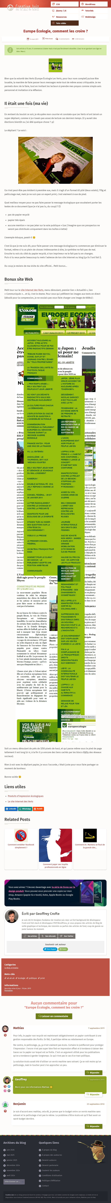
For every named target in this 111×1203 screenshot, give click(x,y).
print (42, 978)
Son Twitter (68, 936)
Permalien (8, 990)
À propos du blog (49, 1150)
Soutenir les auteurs (51, 1170)
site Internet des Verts (32, 290)
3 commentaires (64, 39)
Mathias (18, 1028)
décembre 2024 (13, 1165)
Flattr (64, 949)
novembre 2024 (13, 1170)
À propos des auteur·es (52, 1155)
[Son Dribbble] (5, 1090)
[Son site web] (5, 1035)
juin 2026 (10, 1150)
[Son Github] (9, 1090)
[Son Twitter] (9, 1086)
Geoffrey (21, 1079)
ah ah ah (10, 978)
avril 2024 (11, 1175)
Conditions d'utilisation (52, 1175)
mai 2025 (10, 1155)
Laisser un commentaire (54, 1016)
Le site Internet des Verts (20, 801)
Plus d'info (47, 1197)
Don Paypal (51, 949)
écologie (21, 978)
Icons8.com (61, 1197)
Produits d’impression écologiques (25, 796)
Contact (45, 1186)
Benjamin (19, 1104)
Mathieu (84, 1197)
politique (33, 978)
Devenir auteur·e (49, 1160)
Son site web (50, 936)
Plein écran (49, 39)
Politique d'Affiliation (51, 1181)
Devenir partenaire (50, 1165)
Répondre (94, 1072)
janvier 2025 (12, 1160)
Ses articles (32, 936)
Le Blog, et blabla (11, 968)
